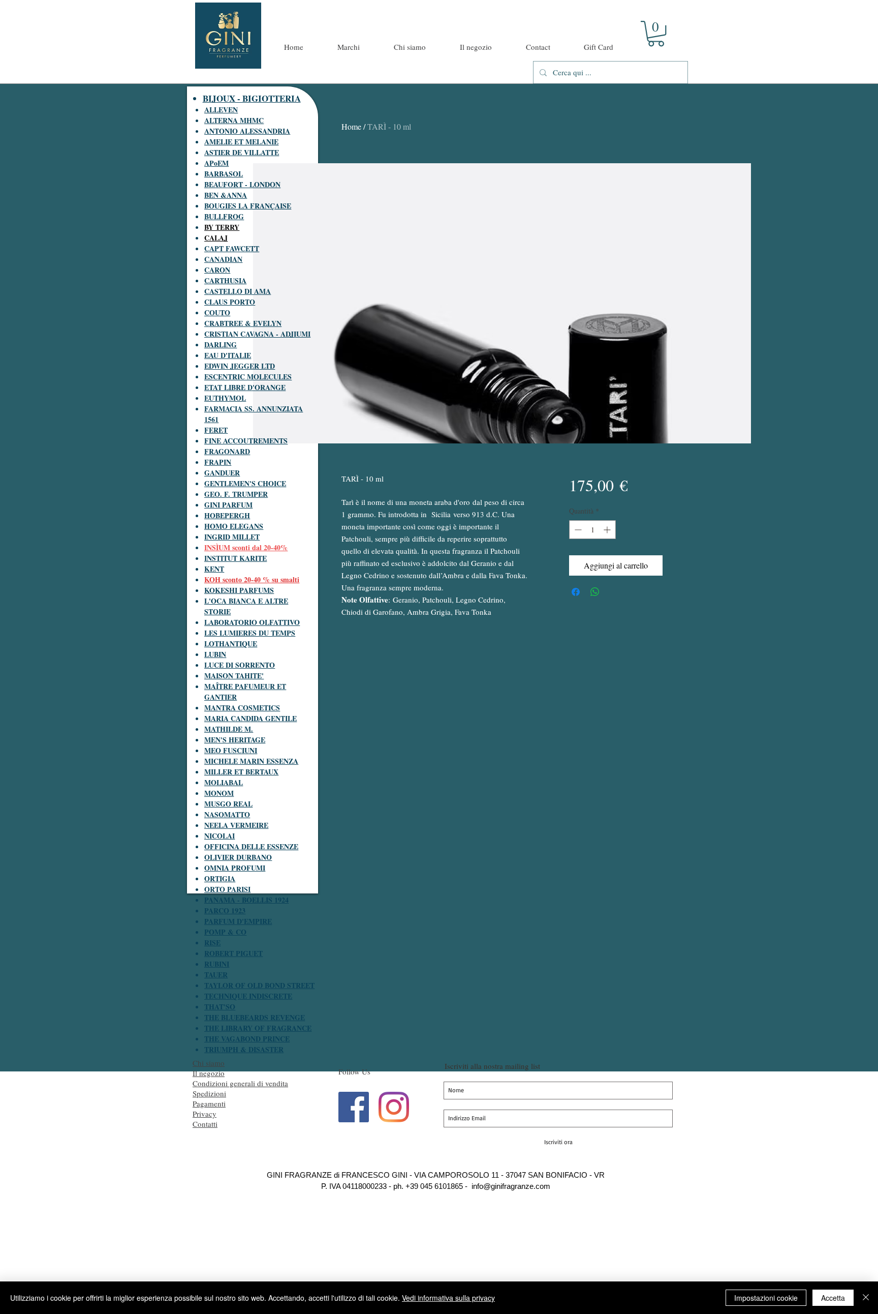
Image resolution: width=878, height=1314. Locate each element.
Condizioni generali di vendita (240, 1083)
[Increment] (608, 530)
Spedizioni (209, 1093)
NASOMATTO (227, 814)
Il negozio (209, 1073)
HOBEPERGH (227, 515)
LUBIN (215, 654)
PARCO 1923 (224, 910)
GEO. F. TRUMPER (236, 494)
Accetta (833, 1298)
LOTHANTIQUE (230, 643)
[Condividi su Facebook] (576, 592)
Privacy (204, 1114)
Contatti (205, 1124)
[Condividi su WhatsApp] (595, 592)
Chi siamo (209, 1063)
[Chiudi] (866, 1298)
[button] (656, 33)
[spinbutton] (592, 530)
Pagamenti (209, 1103)
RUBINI (216, 964)
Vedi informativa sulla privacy (448, 1298)
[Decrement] (577, 530)
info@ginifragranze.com (511, 1186)
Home (351, 126)
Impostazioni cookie (766, 1298)
